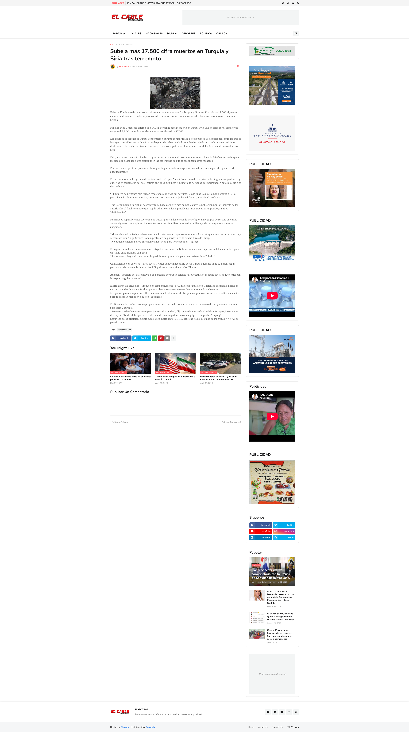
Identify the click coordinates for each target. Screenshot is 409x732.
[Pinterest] (161, 338)
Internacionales (125, 44)
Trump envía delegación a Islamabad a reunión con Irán (175, 378)
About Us (263, 727)
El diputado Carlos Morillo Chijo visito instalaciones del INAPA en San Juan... (165, 3)
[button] (296, 33)
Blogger (125, 727)
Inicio (112, 44)
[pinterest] (298, 3)
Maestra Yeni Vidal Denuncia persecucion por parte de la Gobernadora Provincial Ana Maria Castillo (280, 597)
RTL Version (293, 727)
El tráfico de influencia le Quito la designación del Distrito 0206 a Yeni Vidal (280, 616)
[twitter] (288, 3)
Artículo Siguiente (230, 422)
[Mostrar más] (173, 338)
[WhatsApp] (154, 338)
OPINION (222, 33)
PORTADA (118, 33)
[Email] (167, 338)
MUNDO (172, 33)
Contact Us (277, 727)
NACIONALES (154, 33)
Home (251, 727)
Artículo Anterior (120, 422)
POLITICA (206, 33)
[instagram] (289, 712)
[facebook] (283, 3)
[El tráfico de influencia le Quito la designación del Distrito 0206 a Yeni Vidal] (257, 617)
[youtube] (293, 3)
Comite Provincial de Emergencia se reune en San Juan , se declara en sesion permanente (279, 634)
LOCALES (135, 33)
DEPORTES (188, 33)
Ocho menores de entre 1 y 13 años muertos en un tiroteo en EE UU (218, 378)
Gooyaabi (150, 727)
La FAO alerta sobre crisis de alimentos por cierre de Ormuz (130, 378)
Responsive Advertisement (240, 17)
